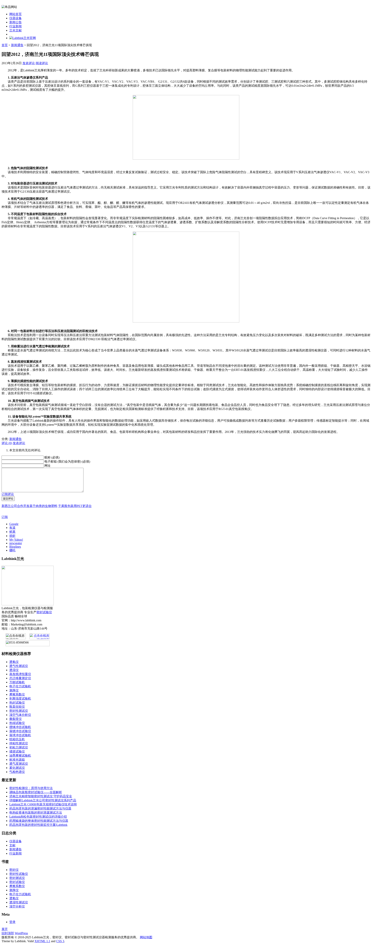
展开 (5, 929)
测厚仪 (14, 690)
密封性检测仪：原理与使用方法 (31, 788)
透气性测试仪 (18, 666)
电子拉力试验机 (20, 686)
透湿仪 (14, 670)
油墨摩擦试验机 (20, 755)
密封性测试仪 (18, 710)
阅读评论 (42, 63)
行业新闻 (15, 26)
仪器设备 (15, 18)
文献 (12, 845)
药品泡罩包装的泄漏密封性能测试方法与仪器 (40, 808)
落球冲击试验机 (20, 735)
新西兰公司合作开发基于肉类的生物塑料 (29, 506)
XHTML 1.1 (42, 941)
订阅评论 (8, 494)
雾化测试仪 (17, 767)
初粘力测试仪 (18, 747)
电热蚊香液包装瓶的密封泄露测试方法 (35, 812)
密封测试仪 (17, 878)
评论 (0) (7, 443)
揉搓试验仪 (17, 751)
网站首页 (15, 14)
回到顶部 (8, 933)
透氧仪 (14, 661)
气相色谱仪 (17, 771)
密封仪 (14, 869)
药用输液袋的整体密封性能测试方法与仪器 (38, 820)
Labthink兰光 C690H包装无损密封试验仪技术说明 (43, 804)
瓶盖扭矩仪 (17, 706)
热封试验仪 (17, 702)
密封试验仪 (44, 612)
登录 (12, 922)
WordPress (21, 933)
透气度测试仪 (18, 763)
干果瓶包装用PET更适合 (75, 506)
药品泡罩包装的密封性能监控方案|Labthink (38, 824)
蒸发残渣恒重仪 (20, 674)
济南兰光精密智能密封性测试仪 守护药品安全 (40, 796)
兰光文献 (15, 30)
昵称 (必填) (51, 457)
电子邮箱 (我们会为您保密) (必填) (67, 461)
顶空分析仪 (17, 906)
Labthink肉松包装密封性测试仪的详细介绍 (38, 816)
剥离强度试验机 (20, 698)
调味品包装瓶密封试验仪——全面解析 (35, 792)
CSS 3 (60, 941)
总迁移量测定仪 (20, 678)
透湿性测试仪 (18, 902)
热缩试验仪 (17, 723)
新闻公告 (15, 22)
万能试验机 (17, 682)
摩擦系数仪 (17, 694)
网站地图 (146, 937)
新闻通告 (17, 45)
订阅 (5, 517)
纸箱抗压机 (17, 739)
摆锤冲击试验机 (20, 727)
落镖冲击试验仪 (20, 731)
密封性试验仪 (18, 873)
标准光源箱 (17, 759)
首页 (5, 45)
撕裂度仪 (15, 719)
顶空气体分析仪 (20, 714)
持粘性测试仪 (18, 743)
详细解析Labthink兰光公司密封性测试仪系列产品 (42, 800)
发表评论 (28, 63)
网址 (47, 465)
